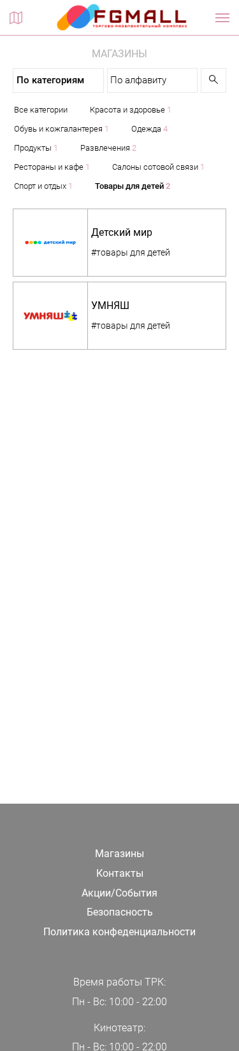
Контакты (119, 873)
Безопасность (120, 912)
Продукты (36, 148)
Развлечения (108, 148)
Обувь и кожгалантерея (61, 129)
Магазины (119, 854)
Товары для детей (132, 186)
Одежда (149, 129)
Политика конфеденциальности (119, 932)
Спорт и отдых (43, 186)
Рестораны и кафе (52, 167)
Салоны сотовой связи (158, 167)
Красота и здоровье (130, 109)
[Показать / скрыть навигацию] (222, 18)
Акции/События (119, 893)
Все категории (41, 109)
